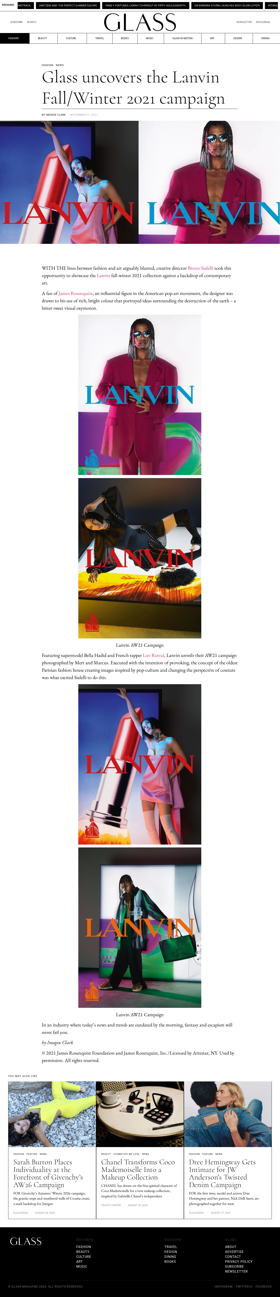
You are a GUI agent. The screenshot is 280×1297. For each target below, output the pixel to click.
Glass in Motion (182, 38)
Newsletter (244, 22)
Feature (32, 1154)
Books (125, 38)
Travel (99, 38)
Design (237, 38)
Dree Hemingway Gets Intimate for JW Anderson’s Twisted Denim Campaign (222, 1173)
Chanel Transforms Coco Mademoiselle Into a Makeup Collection (138, 1169)
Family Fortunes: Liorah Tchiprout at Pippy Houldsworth (91, 5)
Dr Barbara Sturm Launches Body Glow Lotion (172, 5)
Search (31, 22)
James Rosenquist (76, 293)
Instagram (263, 22)
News (43, 1154)
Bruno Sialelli (200, 268)
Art (212, 38)
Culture (71, 38)
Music (149, 38)
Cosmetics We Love (126, 1154)
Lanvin (103, 275)
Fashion (13, 38)
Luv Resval (153, 655)
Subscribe (16, 22)
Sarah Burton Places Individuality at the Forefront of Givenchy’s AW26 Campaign (48, 1173)
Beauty (42, 38)
